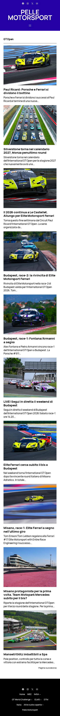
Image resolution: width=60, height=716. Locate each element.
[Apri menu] (30, 25)
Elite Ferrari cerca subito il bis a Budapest (25, 466)
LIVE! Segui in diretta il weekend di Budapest (28, 403)
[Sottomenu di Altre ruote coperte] (42, 704)
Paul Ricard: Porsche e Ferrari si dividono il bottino (25, 91)
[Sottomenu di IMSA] (40, 694)
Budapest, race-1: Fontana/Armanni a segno (29, 340)
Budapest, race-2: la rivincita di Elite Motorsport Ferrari (29, 277)
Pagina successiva (47, 667)
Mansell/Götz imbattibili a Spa (25, 654)
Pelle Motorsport (30, 15)
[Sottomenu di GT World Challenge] (31, 699)
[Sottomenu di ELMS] (40, 699)
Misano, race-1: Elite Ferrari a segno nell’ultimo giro (28, 529)
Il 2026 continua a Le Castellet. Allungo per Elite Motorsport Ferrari (28, 214)
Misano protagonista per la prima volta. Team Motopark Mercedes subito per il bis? (27, 594)
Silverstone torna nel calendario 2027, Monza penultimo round (26, 150)
